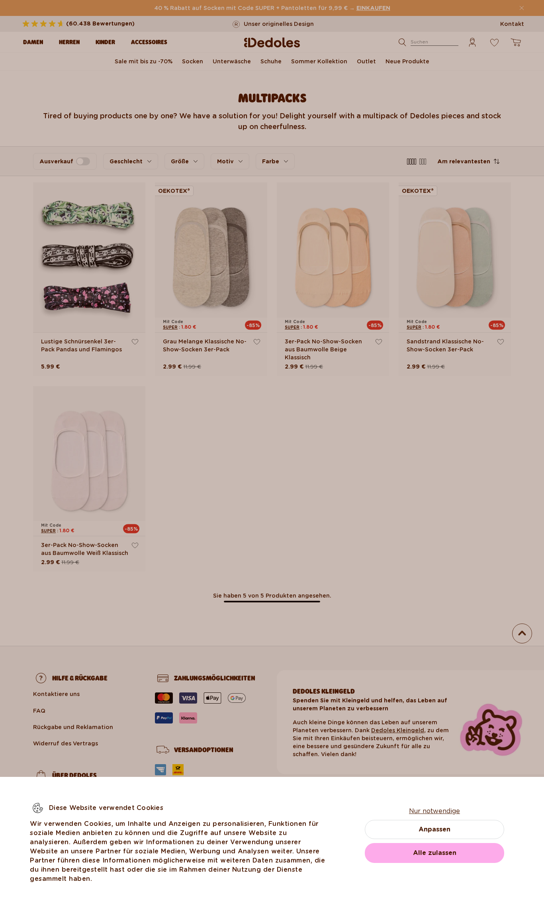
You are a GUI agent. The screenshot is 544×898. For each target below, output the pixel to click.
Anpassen (434, 829)
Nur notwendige (434, 811)
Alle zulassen (434, 853)
